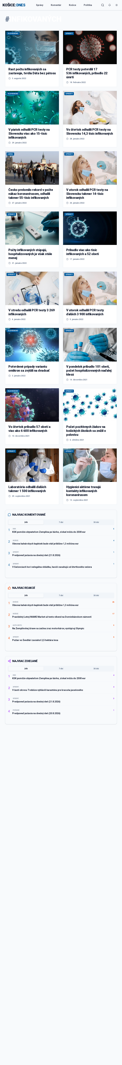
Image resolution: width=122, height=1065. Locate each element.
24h (26, 522)
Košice (72, 5)
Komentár (56, 5)
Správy (39, 5)
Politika (88, 5)
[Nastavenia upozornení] (109, 5)
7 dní (61, 522)
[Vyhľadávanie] (102, 5)
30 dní (96, 522)
